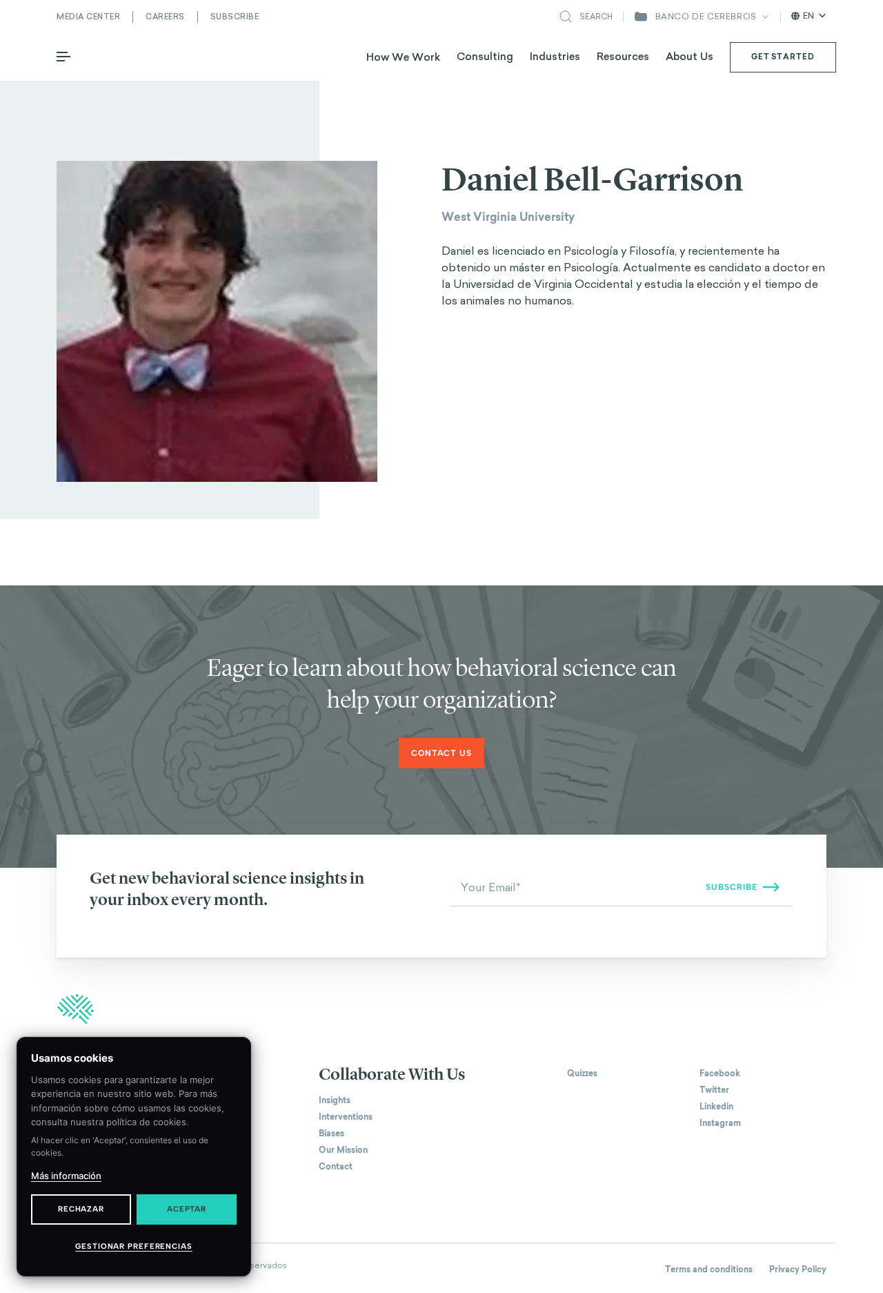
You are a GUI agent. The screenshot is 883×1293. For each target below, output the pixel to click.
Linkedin (716, 1106)
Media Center (88, 16)
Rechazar (81, 1209)
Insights (334, 1100)
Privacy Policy (797, 1269)
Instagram (720, 1123)
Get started (783, 56)
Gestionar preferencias (133, 1246)
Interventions (346, 1117)
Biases (331, 1133)
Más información (66, 1175)
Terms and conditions (709, 1269)
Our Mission (343, 1150)
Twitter (714, 1090)
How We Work (403, 57)
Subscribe (234, 16)
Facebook (720, 1073)
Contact (336, 1166)
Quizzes (582, 1073)
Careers (165, 16)
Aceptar (186, 1209)
